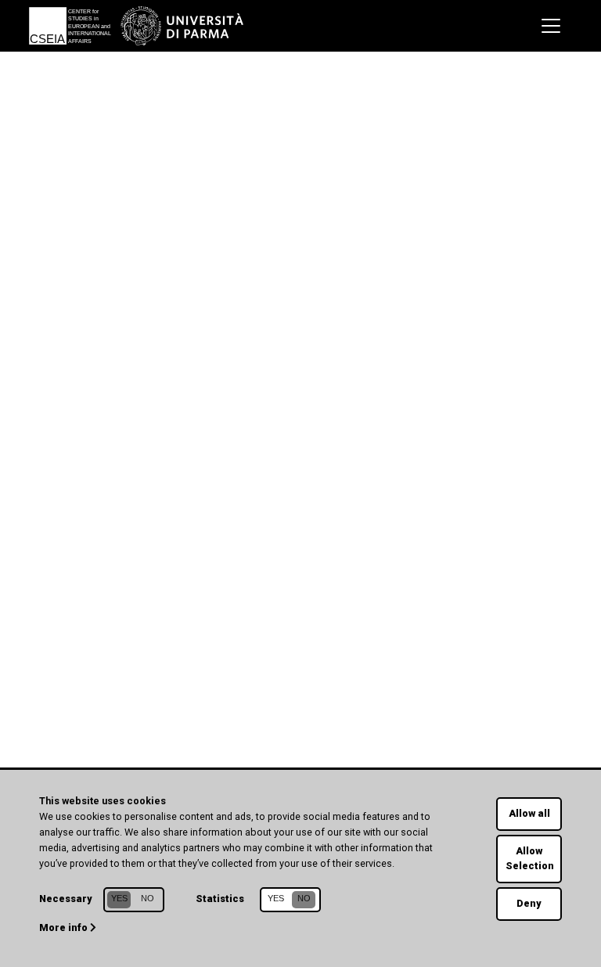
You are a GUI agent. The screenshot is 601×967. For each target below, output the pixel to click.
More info (64, 927)
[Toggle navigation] (551, 25)
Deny (529, 903)
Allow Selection (530, 858)
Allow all (529, 813)
